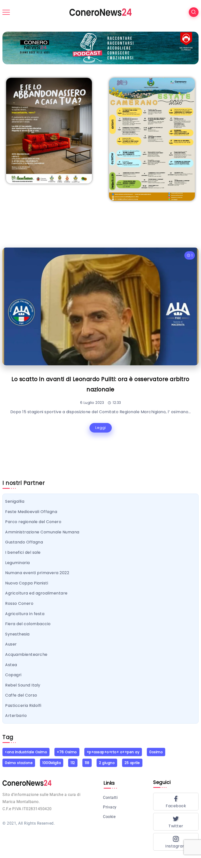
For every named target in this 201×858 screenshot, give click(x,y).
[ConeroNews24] (100, 12)
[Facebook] (175, 801)
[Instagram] (175, 841)
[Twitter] (175, 821)
